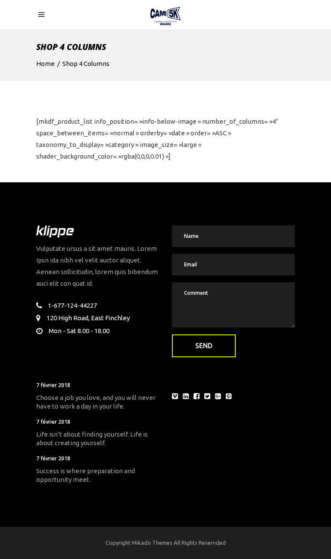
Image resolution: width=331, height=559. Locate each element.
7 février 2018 (53, 385)
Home (45, 63)
